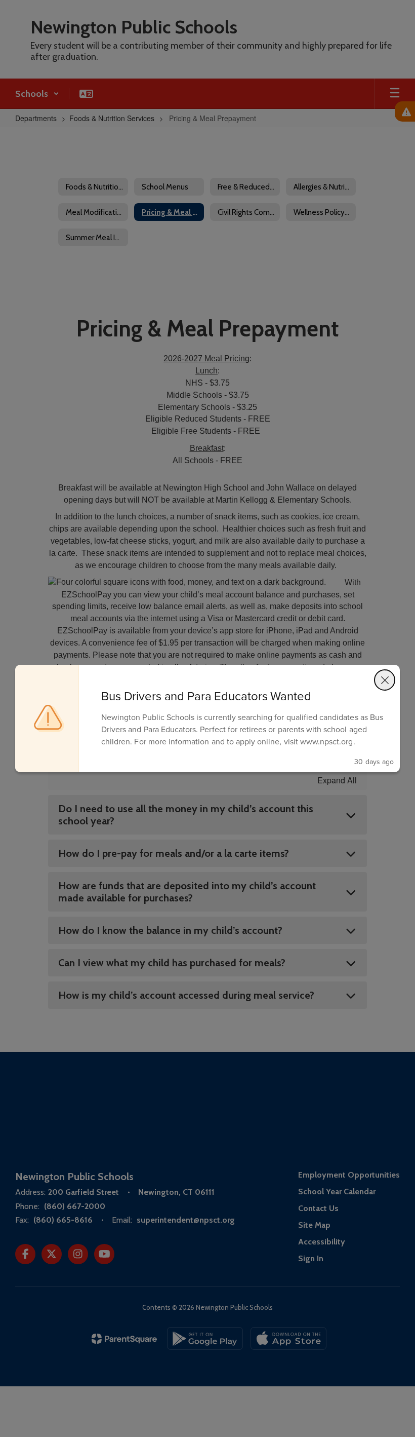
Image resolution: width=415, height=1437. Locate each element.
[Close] (385, 680)
